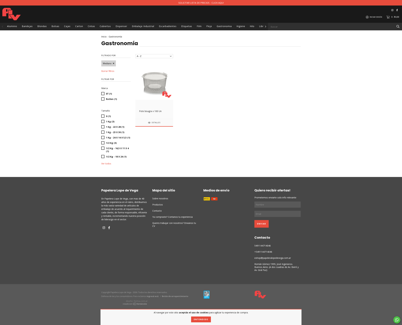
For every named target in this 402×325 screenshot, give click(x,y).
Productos (157, 204)
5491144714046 (262, 245)
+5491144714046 (263, 251)
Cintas (91, 26)
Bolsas (55, 26)
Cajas (67, 26)
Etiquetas (186, 26)
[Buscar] (398, 26)
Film (199, 26)
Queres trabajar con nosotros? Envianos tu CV (174, 224)
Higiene (240, 26)
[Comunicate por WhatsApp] (396, 319)
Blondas (42, 26)
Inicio (104, 36)
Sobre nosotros (160, 198)
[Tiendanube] (135, 304)
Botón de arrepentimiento (175, 296)
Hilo (252, 26)
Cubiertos (105, 26)
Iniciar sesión (376, 17)
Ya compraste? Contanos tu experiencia (172, 216)
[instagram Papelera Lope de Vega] (392, 10)
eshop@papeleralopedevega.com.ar (272, 257)
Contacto (157, 210)
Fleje (209, 26)
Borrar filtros (107, 71)
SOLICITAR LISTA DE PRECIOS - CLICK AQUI (201, 2)
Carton (79, 26)
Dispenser (121, 26)
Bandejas (27, 26)
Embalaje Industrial (143, 26)
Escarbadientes (168, 26)
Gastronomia (224, 26)
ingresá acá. (153, 296)
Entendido (201, 319)
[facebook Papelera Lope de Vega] (397, 10)
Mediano (107, 63)
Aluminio (12, 26)
